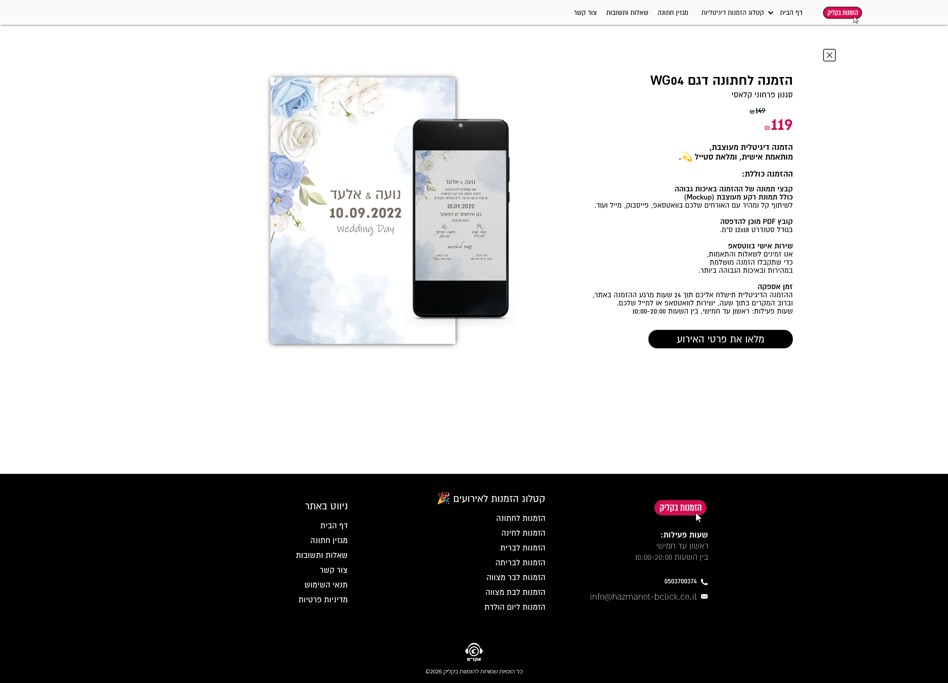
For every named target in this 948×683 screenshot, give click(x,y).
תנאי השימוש (326, 585)
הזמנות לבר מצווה (516, 577)
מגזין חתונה (673, 12)
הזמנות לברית (522, 548)
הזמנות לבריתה (520, 562)
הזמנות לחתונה (520, 518)
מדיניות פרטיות (323, 599)
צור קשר (585, 12)
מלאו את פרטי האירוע (720, 339)
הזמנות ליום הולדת (514, 607)
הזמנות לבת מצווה (515, 592)
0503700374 (680, 581)
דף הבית (791, 12)
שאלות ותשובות (627, 12)
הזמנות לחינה (523, 533)
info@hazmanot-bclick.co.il (643, 596)
